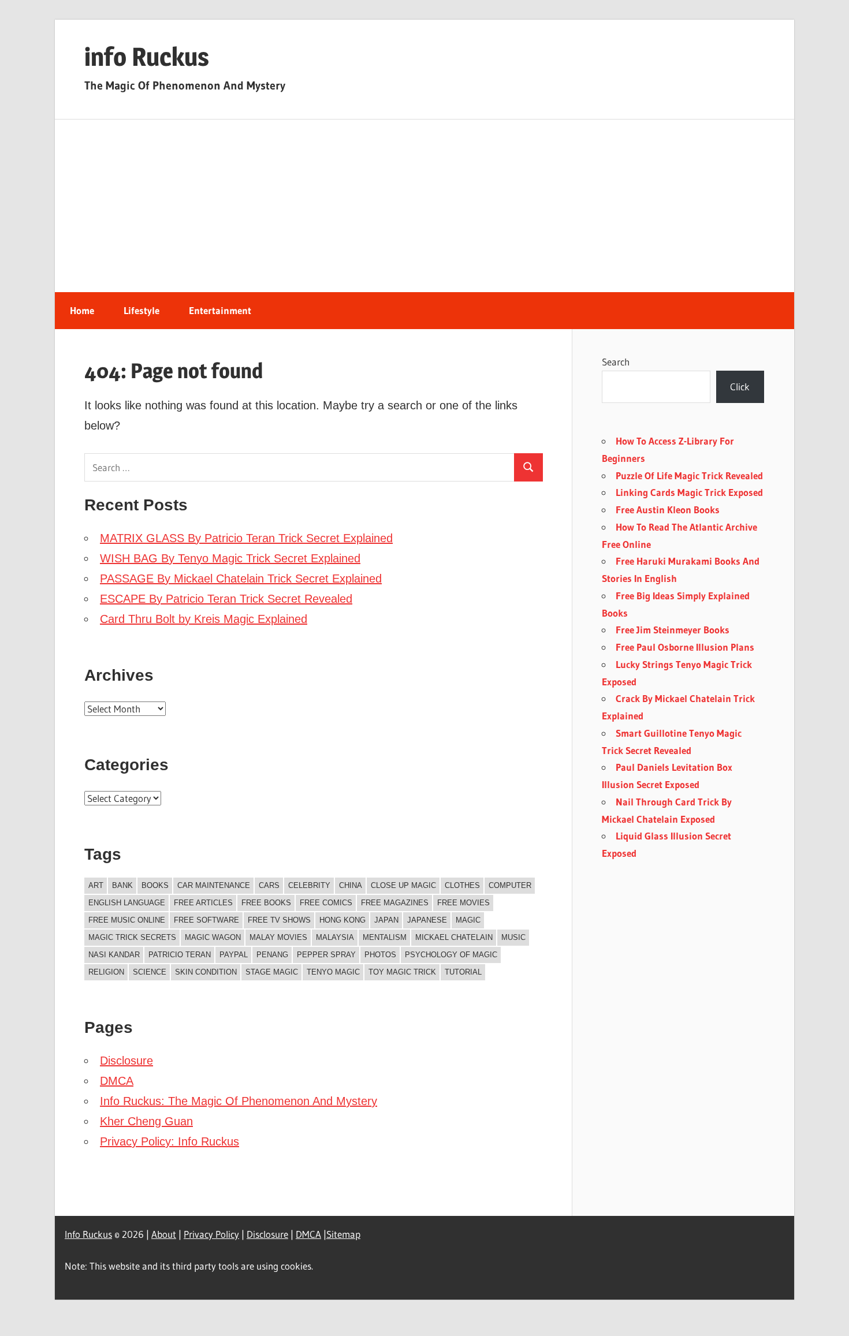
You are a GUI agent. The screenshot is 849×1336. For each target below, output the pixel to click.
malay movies (278, 937)
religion (106, 972)
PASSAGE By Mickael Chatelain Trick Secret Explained (241, 578)
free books (266, 902)
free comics (326, 902)
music (513, 937)
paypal (233, 954)
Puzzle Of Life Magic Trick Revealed (689, 475)
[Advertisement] (424, 206)
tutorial (463, 972)
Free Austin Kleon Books (668, 509)
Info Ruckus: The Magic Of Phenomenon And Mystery (238, 1101)
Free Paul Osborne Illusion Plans (685, 647)
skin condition (206, 972)
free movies (463, 902)
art (95, 885)
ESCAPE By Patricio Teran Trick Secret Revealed (226, 598)
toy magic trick (402, 972)
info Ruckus (146, 56)
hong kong (342, 920)
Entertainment (220, 310)
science (149, 972)
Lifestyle (141, 310)
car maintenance (213, 885)
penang (272, 954)
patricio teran (179, 954)
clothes (462, 885)
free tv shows (279, 920)
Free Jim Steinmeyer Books (672, 630)
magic (468, 920)
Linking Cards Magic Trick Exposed (689, 492)
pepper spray (326, 954)
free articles (203, 902)
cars (269, 885)
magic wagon (213, 937)
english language (126, 902)
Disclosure (126, 1060)
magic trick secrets (132, 937)
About (163, 1234)
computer (510, 885)
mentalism (385, 937)
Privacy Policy (211, 1234)
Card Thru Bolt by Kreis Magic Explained (203, 619)
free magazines (395, 902)
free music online (126, 920)
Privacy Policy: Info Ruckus (169, 1141)
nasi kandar (114, 954)
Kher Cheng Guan (146, 1121)
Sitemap (343, 1234)
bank (122, 885)
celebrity (309, 885)
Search (616, 362)
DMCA (116, 1080)
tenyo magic (333, 972)
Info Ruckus (88, 1234)
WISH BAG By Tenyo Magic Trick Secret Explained (230, 558)
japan (386, 920)
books (155, 885)
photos (380, 954)
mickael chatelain (454, 937)
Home (82, 310)
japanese (427, 920)
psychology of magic (451, 954)
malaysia (335, 937)
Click (740, 386)
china (350, 885)
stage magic (271, 972)
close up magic (403, 885)
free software (206, 920)
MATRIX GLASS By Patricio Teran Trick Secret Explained (246, 538)
